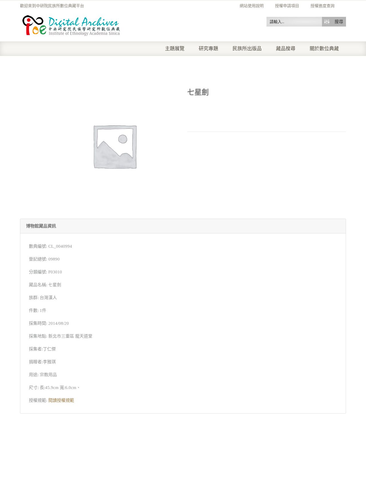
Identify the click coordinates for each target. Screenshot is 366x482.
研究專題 (208, 48)
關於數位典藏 (324, 48)
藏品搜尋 (285, 48)
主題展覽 (174, 48)
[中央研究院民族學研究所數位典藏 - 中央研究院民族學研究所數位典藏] (71, 24)
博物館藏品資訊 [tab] (41, 226)
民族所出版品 (247, 48)
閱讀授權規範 (61, 400)
